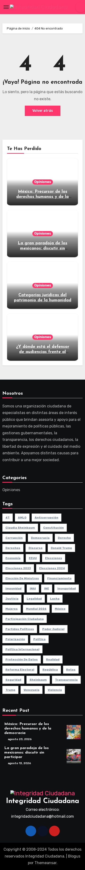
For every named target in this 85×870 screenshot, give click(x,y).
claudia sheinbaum (20, 527)
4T (7, 517)
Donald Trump (61, 548)
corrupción (14, 537)
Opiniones (42, 182)
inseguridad (66, 588)
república (50, 669)
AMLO (22, 517)
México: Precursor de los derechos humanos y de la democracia (42, 197)
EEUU (33, 558)
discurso (35, 548)
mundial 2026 (36, 608)
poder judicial (53, 629)
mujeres (11, 608)
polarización (15, 639)
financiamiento (59, 578)
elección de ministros (22, 578)
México (60, 608)
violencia (55, 690)
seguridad (13, 679)
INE (46, 588)
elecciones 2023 (18, 568)
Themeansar (45, 863)
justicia (11, 598)
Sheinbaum (38, 679)
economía (13, 558)
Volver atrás (42, 111)
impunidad (13, 588)
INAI (33, 588)
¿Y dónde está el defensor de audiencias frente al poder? (42, 352)
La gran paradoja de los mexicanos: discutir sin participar (42, 248)
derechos (12, 548)
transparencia (66, 679)
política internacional (22, 649)
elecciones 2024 (52, 568)
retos (71, 669)
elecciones (53, 558)
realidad (53, 659)
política (39, 639)
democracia (40, 537)
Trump (10, 690)
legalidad (34, 598)
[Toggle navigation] (6, 7)
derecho (64, 537)
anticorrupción (46, 517)
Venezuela (31, 690)
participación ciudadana (24, 619)
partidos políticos (19, 629)
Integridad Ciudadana (42, 801)
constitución (53, 527)
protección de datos (21, 659)
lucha (55, 598)
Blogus (74, 856)
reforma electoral (19, 669)
